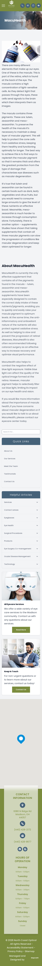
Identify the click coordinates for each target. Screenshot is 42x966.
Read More (21, 629)
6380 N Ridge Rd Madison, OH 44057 (22, 814)
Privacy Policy (15, 951)
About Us (8, 451)
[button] (3, 5)
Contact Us (9, 481)
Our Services (9, 458)
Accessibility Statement (20, 947)
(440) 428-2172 (22, 829)
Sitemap (29, 951)
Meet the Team (11, 466)
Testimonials (10, 474)
